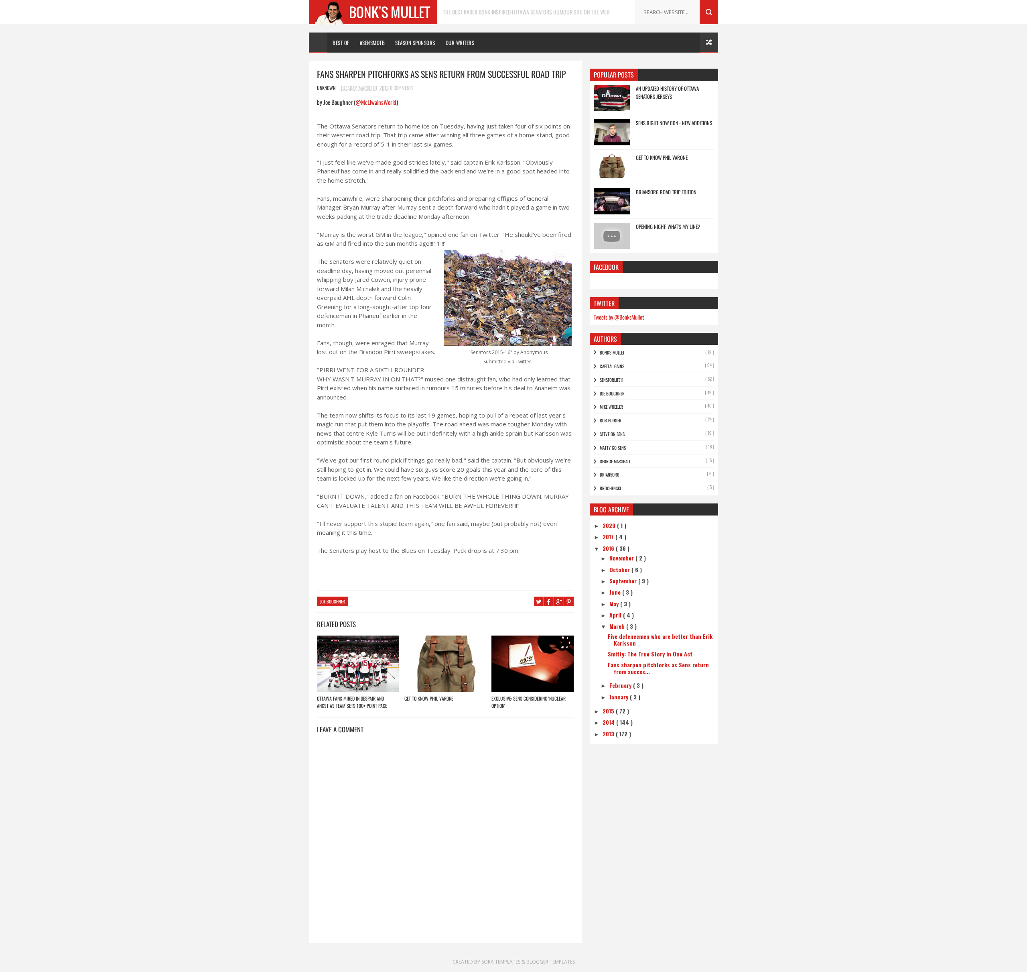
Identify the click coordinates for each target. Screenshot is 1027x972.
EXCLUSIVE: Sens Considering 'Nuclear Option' (528, 702)
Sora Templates (500, 961)
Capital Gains (612, 366)
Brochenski (610, 488)
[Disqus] (445, 841)
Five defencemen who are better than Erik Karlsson (660, 639)
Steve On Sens (612, 434)
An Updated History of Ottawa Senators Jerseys (667, 92)
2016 (609, 548)
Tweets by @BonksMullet (619, 317)
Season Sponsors (415, 43)
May (614, 603)
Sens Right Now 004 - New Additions (674, 123)
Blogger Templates (550, 961)
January (619, 697)
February (621, 685)
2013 (609, 734)
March (617, 626)
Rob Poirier (610, 420)
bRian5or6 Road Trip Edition (666, 192)
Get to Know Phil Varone (428, 698)
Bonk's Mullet (612, 352)
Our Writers (460, 43)
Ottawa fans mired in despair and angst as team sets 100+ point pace (352, 702)
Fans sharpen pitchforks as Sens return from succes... (658, 668)
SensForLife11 (611, 380)
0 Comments (402, 87)
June (615, 592)
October (620, 569)
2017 (609, 536)
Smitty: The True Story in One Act (650, 654)
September (623, 581)
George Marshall (615, 461)
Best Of (341, 43)
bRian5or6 (609, 474)
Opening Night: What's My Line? (668, 226)
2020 (610, 525)
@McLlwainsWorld (375, 102)
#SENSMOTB (372, 43)
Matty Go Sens (613, 447)
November (622, 558)
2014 (609, 722)
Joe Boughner (332, 601)
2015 (609, 711)
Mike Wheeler (611, 406)
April (616, 615)
